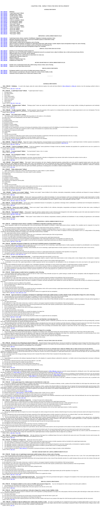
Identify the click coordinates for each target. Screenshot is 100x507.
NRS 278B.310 (4, 70)
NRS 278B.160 (4, 39)
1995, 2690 (18, 254)
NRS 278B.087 (4, 25)
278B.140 (73, 86)
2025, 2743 (23, 292)
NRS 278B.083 (4, 24)
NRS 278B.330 (4, 73)
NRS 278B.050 (4, 18)
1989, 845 (12, 241)
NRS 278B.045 (4, 17)
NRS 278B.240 (4, 54)
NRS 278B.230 (4, 53)
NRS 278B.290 (4, 64)
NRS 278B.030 (4, 14)
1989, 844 (12, 338)
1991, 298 (18, 433)
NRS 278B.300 (4, 66)
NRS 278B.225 (4, 52)
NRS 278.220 (15, 213)
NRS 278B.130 (4, 32)
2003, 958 (12, 367)
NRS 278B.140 (4, 33)
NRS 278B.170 (4, 40)
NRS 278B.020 (4, 13)
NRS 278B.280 (4, 60)
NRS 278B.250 (4, 56)
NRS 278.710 (64, 143)
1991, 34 (18, 144)
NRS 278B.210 (4, 46)
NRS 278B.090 (4, 26)
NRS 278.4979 (19, 392)
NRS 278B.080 (4, 22)
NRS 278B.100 (4, 28)
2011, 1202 (23, 200)
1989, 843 (12, 316)
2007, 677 (18, 200)
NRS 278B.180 (4, 42)
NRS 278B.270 (4, 59)
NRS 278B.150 (4, 38)
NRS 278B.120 (4, 31)
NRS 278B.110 (4, 29)
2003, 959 (18, 379)
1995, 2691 (18, 397)
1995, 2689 (18, 241)
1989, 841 (12, 270)
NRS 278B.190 (4, 43)
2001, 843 (12, 139)
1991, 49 (12, 505)
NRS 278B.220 (4, 50)
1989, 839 (12, 88)
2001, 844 (18, 88)
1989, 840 (12, 107)
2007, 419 (18, 139)
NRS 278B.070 (4, 21)
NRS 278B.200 (4, 45)
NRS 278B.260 (4, 57)
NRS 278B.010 (4, 11)
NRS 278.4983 (28, 391)
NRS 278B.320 (4, 71)
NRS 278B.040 (4, 15)
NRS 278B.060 (4, 20)
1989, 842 (12, 292)
